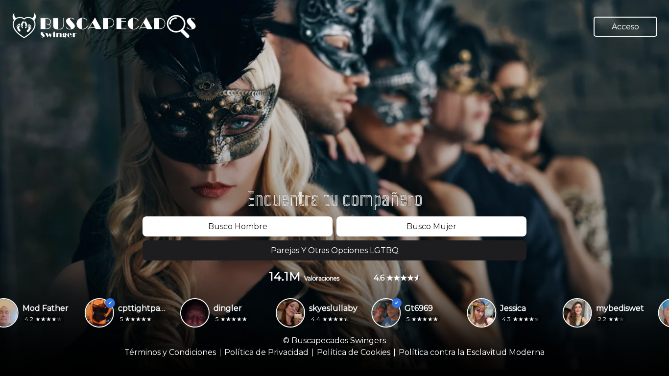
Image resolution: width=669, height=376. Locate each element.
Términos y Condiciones (170, 352)
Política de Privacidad (266, 352)
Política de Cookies (353, 352)
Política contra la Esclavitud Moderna (472, 352)
